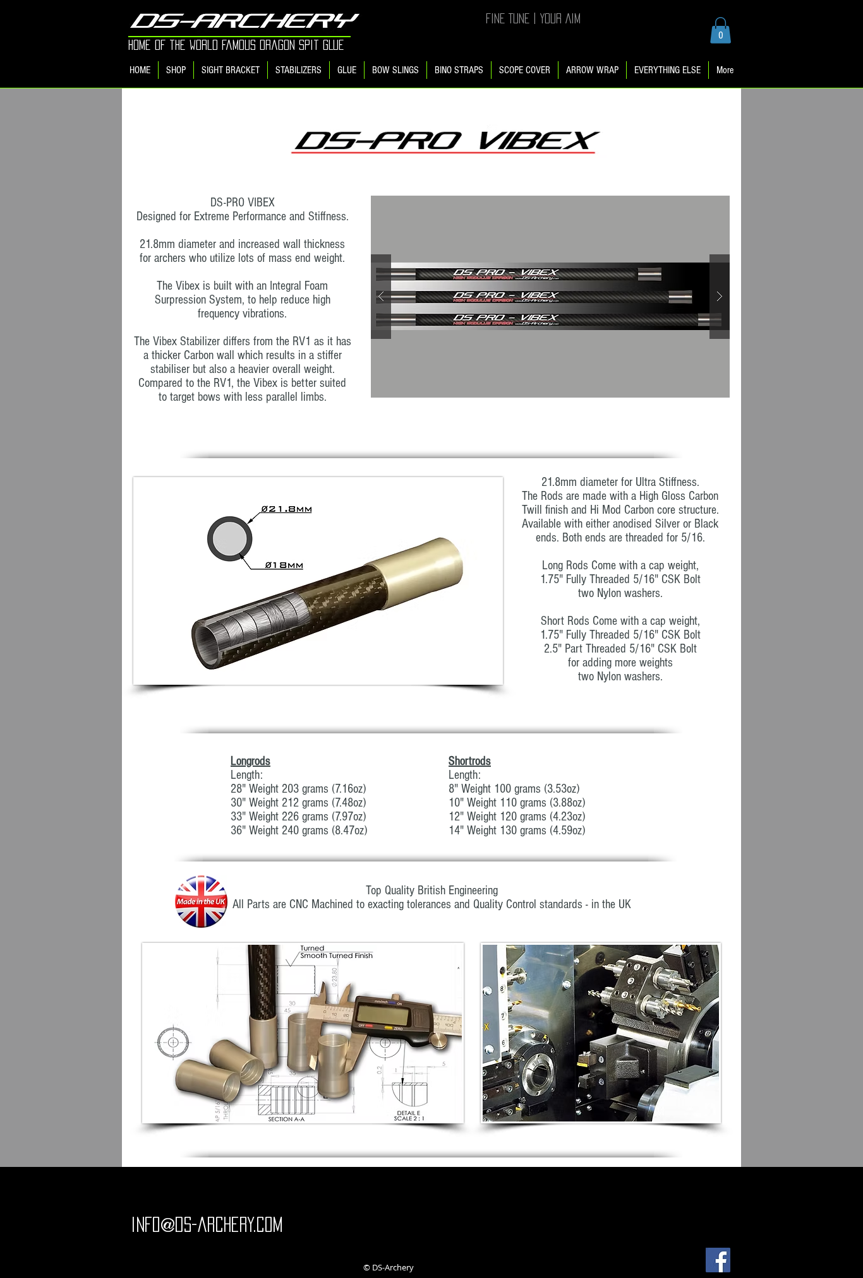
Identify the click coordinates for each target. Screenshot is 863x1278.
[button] (720, 30)
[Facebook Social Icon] (718, 1260)
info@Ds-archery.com (206, 1224)
